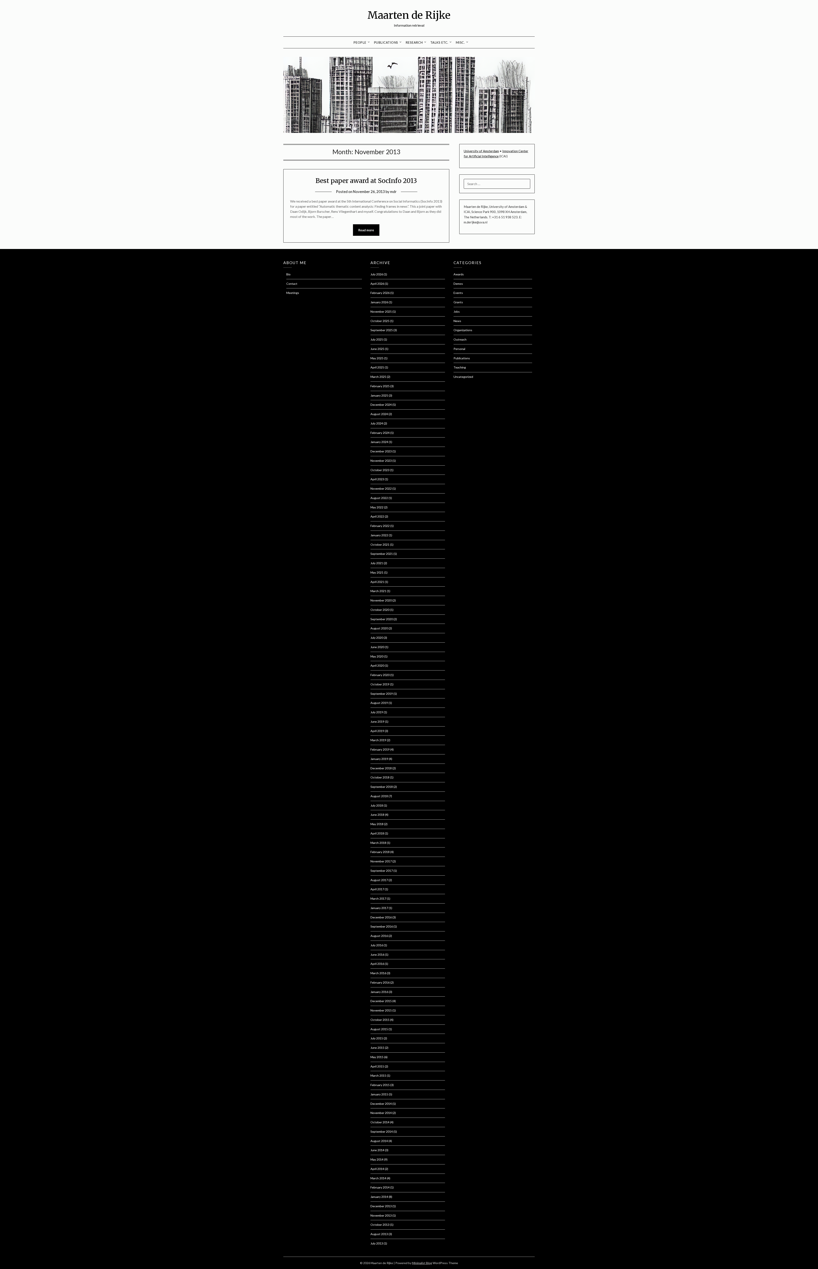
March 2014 (378, 1178)
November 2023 (381, 460)
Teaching (460, 367)
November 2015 (381, 1010)
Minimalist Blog (422, 1263)
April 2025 (377, 367)
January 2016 (379, 992)
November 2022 (381, 488)
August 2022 (379, 498)
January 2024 (379, 442)
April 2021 (377, 582)
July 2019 (376, 712)
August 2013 (379, 1234)
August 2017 (379, 880)
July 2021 (376, 563)
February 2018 (380, 852)
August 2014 (379, 1141)
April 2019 (377, 731)
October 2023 (379, 470)
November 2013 (381, 1215)
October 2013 (379, 1224)
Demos (458, 283)
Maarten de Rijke (409, 15)
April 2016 (377, 963)
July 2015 (376, 1038)
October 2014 (379, 1122)
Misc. (460, 42)
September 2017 (381, 870)
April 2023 (377, 479)
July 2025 (376, 339)
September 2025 (381, 330)
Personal (459, 349)
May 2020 (376, 656)
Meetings (292, 293)
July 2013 (376, 1243)
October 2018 (379, 777)
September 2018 (381, 786)
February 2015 (380, 1085)
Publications (386, 42)
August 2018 (379, 796)
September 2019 (381, 693)
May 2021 (376, 572)
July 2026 (376, 274)
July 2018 (376, 805)
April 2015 (377, 1066)
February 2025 (380, 386)
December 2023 (381, 451)
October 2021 (379, 544)
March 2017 (378, 898)
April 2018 (377, 833)
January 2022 (379, 535)
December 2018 (381, 768)
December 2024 (381, 404)
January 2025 (379, 395)
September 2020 (381, 619)
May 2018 (376, 824)
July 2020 (376, 637)
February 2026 (380, 293)
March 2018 (378, 843)
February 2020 (380, 675)
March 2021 (378, 591)
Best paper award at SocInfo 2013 (366, 181)
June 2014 (377, 1150)
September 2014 (381, 1131)
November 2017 (381, 861)
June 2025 (377, 349)
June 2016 (377, 954)
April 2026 (377, 283)
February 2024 (380, 433)
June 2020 (377, 647)
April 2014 (377, 1169)
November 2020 (381, 600)
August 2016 (379, 936)
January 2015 (379, 1094)
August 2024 (379, 414)
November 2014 (381, 1113)
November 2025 (381, 311)
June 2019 (377, 721)
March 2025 (378, 376)
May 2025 (376, 358)
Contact (291, 283)
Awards (459, 274)
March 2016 (378, 973)
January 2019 (379, 759)
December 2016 (381, 917)
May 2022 (376, 507)
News (457, 321)
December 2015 (381, 1001)
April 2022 (377, 516)
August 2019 (379, 703)
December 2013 (381, 1206)
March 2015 (378, 1075)
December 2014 (381, 1103)
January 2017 (379, 908)
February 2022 (380, 526)
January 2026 (379, 302)
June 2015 (377, 1047)
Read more (366, 230)
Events (458, 293)
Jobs (457, 311)
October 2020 (379, 609)
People (359, 42)
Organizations (463, 330)
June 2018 (377, 814)
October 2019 (379, 684)
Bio (288, 274)
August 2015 (379, 1029)
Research (414, 42)
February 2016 (380, 982)
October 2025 (379, 321)
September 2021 (381, 553)
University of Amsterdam (481, 151)
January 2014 (379, 1196)
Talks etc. (439, 42)
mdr (393, 191)
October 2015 (379, 1020)
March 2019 (378, 740)
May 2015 (376, 1057)
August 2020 (379, 628)
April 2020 (377, 665)
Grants (458, 302)
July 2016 (376, 945)
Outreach (460, 339)
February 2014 (380, 1187)
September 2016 (381, 926)
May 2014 (376, 1159)
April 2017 (377, 889)
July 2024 (376, 423)
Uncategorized (463, 376)
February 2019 (380, 749)
